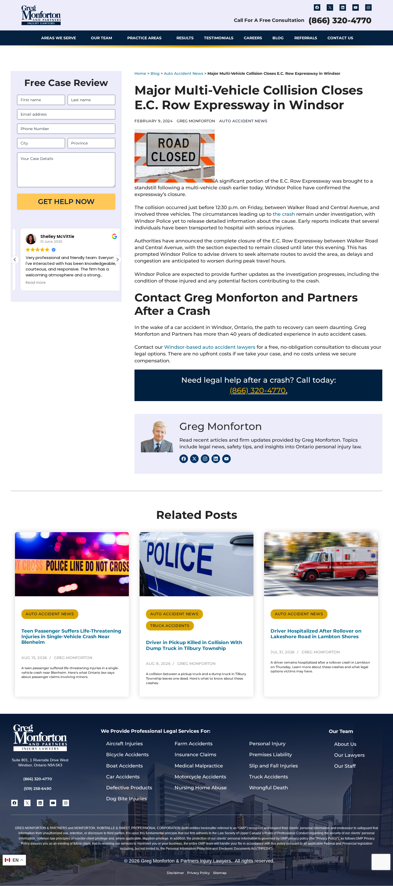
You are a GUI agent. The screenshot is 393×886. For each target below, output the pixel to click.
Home (140, 73)
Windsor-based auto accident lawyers (209, 347)
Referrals (305, 38)
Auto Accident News (183, 73)
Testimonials (218, 38)
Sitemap (219, 873)
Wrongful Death (268, 788)
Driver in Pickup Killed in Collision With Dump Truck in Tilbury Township (194, 645)
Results (185, 38)
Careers (253, 38)
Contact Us (340, 38)
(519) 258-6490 (37, 788)
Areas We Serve (58, 38)
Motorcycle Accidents (200, 777)
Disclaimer (175, 873)
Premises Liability (270, 755)
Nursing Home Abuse (201, 788)
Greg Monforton (220, 426)
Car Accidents (123, 777)
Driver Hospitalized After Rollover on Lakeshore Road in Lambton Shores (316, 633)
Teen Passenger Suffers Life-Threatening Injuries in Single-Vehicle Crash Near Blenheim (71, 636)
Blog (278, 38)
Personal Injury (267, 744)
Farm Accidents (194, 744)
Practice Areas (144, 38)
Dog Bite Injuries (126, 799)
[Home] (27, 38)
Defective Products (129, 788)
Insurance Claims (195, 755)
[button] (366, 38)
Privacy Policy (198, 873)
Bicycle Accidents (127, 755)
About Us (345, 744)
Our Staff (345, 766)
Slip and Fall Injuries (273, 766)
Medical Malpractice (199, 766)
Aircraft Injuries (124, 744)
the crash (284, 214)
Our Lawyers (349, 755)
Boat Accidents (124, 766)
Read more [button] (31, 282)
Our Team (101, 38)
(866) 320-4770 (340, 20)
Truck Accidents (170, 625)
